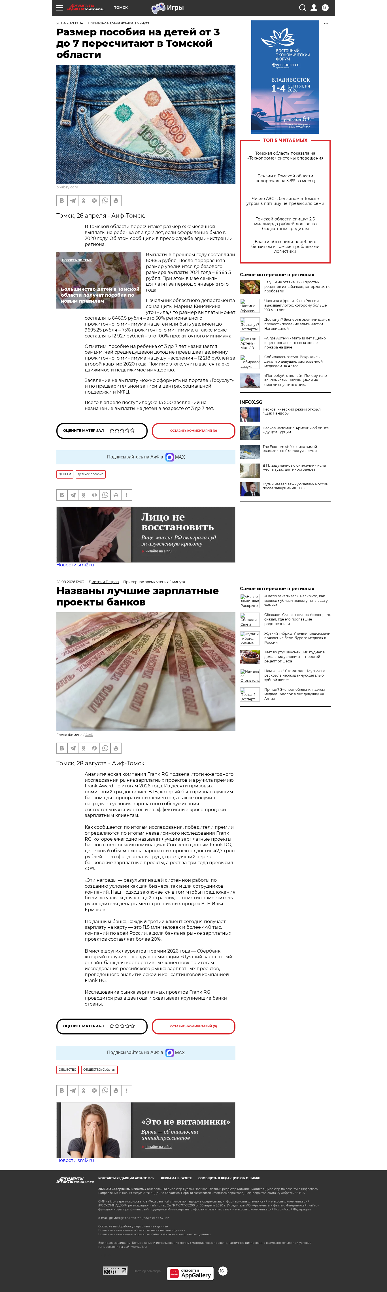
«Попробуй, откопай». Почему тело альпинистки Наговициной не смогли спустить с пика (295, 380)
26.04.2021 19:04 (69, 23)
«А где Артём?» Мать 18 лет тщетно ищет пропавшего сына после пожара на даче (295, 342)
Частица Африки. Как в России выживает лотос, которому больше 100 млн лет (295, 305)
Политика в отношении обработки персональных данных (141, 1230)
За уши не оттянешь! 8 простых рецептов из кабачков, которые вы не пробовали (297, 286)
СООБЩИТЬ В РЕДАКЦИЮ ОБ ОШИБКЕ (229, 1178)
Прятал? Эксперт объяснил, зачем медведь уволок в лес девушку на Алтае (294, 694)
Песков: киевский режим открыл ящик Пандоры (292, 411)
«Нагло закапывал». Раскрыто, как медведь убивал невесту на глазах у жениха (296, 600)
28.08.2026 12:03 (70, 582)
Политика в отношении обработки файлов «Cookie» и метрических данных (154, 1234)
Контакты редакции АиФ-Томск (126, 1178)
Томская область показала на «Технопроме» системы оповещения (285, 156)
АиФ (89, 735)
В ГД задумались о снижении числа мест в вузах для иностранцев (294, 467)
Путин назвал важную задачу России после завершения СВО (295, 486)
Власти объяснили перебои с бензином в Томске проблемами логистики (285, 246)
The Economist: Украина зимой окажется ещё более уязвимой (290, 449)
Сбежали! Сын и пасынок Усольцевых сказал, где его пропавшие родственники (297, 619)
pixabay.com (67, 187)
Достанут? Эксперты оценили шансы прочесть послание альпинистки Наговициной (297, 324)
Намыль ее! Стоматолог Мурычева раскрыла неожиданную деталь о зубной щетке (294, 675)
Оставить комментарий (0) (193, 431)
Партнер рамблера (147, 1271)
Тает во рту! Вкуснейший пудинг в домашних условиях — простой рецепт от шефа (294, 656)
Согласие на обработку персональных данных (133, 1226)
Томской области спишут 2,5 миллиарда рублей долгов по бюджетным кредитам (285, 224)
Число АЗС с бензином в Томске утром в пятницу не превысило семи (285, 201)
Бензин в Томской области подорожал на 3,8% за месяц (285, 178)
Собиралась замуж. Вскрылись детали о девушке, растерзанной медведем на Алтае (293, 361)
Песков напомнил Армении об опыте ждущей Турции (296, 430)
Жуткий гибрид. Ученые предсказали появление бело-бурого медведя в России (297, 638)
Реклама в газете (176, 1178)
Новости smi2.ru (75, 565)
